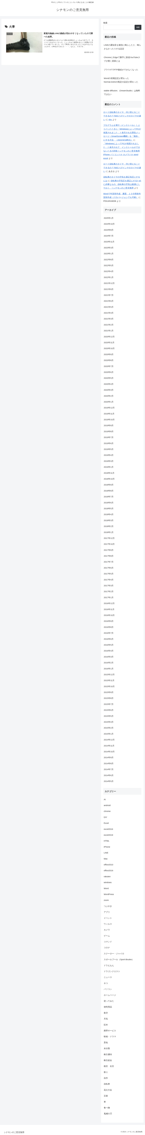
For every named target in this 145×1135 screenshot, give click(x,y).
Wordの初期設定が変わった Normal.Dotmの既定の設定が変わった (121, 80)
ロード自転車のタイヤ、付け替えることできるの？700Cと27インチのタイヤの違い (122, 116)
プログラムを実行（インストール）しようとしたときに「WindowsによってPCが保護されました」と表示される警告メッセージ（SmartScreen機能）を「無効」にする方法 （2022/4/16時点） (122, 132)
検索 (105, 23)
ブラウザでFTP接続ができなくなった (121, 70)
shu (110, 119)
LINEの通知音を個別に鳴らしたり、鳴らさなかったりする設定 (122, 47)
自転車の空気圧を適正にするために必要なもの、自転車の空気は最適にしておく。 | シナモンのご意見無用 (122, 184)
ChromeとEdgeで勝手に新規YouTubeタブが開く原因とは (122, 59)
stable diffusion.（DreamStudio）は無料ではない (122, 92)
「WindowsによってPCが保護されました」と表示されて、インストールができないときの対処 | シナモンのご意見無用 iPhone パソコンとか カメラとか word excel (121, 150)
